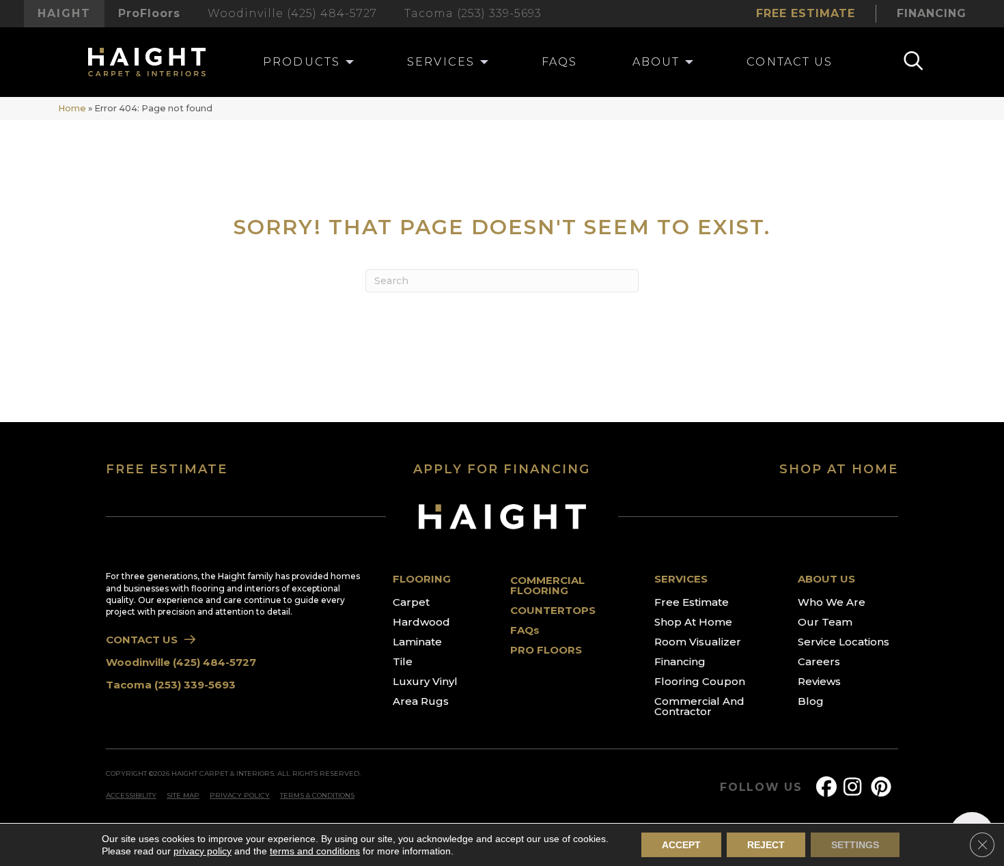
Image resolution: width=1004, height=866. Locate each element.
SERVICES (681, 578)
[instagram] (856, 787)
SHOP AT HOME (838, 469)
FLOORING (422, 578)
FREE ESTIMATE (166, 469)
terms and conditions (315, 851)
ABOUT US (826, 578)
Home (72, 108)
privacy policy (202, 851)
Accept (681, 844)
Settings (855, 844)
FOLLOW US (761, 787)
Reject (766, 844)
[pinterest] (884, 787)
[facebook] (829, 787)
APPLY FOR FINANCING (501, 469)
